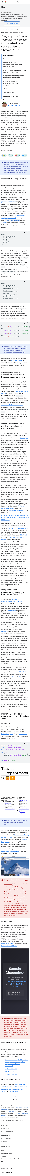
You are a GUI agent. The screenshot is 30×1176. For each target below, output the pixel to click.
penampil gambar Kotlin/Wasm (10, 851)
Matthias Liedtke (20, 1084)
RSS (2, 1161)
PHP (15, 215)
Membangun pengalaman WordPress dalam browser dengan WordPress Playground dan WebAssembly (15, 517)
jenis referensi (11, 611)
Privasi (10, 1168)
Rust (13, 676)
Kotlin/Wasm (5, 734)
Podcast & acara (5, 1146)
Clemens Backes (14, 1089)
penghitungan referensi (8, 202)
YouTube (3, 1156)
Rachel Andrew (13, 1091)
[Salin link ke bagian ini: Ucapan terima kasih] (21, 1080)
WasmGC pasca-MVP (11, 1075)
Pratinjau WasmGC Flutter (9, 946)
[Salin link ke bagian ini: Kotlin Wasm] (12, 723)
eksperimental (8, 884)
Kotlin (13, 731)
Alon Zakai (19, 1087)
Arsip (2, 1143)
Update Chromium (6, 1138)
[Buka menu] (2, 2)
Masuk (26, 2)
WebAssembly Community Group (11, 601)
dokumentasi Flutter (7, 944)
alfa (26, 880)
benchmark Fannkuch (19, 672)
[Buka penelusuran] (18, 2)
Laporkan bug (5, 1128)
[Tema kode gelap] (24, 232)
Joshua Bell (12, 1087)
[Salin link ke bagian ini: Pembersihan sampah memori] (3, 181)
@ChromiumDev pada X (7, 1153)
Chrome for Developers (7, 29)
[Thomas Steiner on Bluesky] (16, 106)
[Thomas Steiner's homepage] (19, 106)
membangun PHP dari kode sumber (12, 405)
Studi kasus (4, 1141)
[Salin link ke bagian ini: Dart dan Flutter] (15, 922)
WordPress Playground (16, 511)
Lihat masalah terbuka (7, 1131)
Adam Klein (4, 1087)
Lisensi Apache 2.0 (12, 1111)
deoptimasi (4, 631)
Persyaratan (4, 1168)
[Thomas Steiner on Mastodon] (14, 106)
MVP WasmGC (9, 1072)
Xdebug (3, 222)
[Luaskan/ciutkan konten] (15, 56)
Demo (11, 734)
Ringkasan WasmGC (11, 1069)
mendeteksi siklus (16, 360)
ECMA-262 (23, 535)
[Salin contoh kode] (27, 232)
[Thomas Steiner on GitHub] (9, 106)
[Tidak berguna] (22, 32)
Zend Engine (24, 438)
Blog (3, 7)
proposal (14, 599)
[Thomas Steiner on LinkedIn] (12, 106)
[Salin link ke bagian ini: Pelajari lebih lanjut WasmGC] (3, 1045)
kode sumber (23, 734)
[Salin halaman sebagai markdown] (18, 50)
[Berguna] (19, 32)
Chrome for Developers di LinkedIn (10, 1159)
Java (19, 676)
